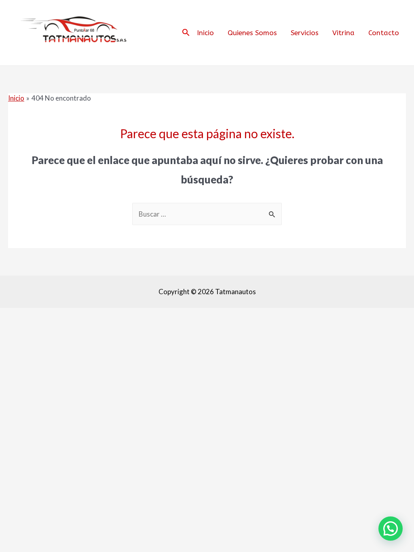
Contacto (383, 33)
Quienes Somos (252, 33)
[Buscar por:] (207, 214)
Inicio (205, 33)
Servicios (305, 33)
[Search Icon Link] (186, 33)
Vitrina (343, 33)
